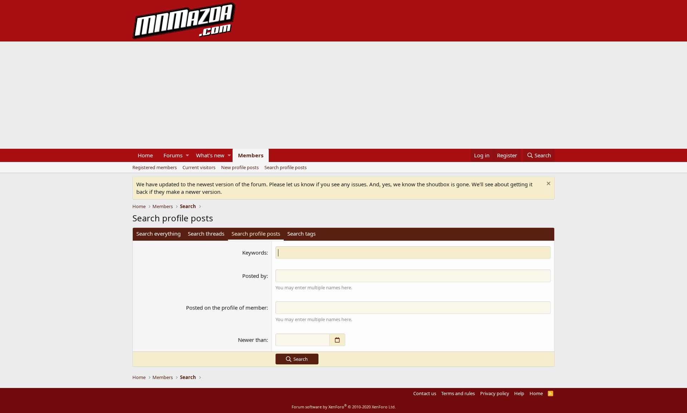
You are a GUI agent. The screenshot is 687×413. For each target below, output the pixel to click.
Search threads (206, 233)
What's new (210, 155)
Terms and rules (458, 393)
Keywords (254, 252)
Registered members (154, 167)
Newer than (252, 339)
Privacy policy (494, 393)
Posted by (254, 275)
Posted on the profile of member (226, 307)
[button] (187, 155)
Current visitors (198, 167)
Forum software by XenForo (344, 406)
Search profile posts (285, 167)
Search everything (158, 233)
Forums (173, 155)
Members (250, 155)
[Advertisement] (343, 95)
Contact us (424, 393)
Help (519, 393)
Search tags (301, 233)
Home (145, 155)
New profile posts (240, 167)
